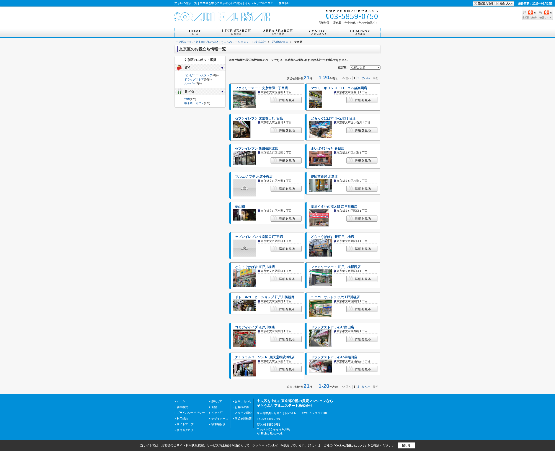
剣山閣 (240, 206)
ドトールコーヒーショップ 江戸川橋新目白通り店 (271, 297)
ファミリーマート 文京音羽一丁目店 (261, 88)
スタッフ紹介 (243, 412)
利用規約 (182, 418)
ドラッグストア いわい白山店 (332, 327)
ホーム (181, 401)
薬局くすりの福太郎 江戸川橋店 (334, 206)
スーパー (190, 83)
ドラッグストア (194, 79)
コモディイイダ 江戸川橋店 (255, 327)
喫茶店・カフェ (194, 103)
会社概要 (182, 407)
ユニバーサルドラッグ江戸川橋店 (335, 297)
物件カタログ (185, 430)
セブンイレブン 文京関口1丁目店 (259, 237)
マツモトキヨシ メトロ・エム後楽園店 (339, 88)
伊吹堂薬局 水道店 (324, 176)
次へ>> (366, 78)
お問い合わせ (243, 401)
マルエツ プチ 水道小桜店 (254, 176)
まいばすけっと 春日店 (327, 148)
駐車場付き (218, 424)
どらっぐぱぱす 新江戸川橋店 (332, 237)
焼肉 (187, 99)
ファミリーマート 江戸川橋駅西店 (336, 267)
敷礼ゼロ (217, 401)
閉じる (406, 445)
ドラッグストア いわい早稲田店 (334, 357)
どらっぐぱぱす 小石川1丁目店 (333, 118)
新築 (214, 407)
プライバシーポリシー (191, 412)
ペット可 (217, 412)
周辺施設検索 (243, 418)
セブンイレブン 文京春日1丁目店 (259, 118)
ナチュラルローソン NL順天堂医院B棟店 (265, 357)
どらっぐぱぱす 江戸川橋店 (255, 267)
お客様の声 (242, 407)
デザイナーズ (219, 418)
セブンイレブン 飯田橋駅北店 (256, 148)
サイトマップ (185, 424)
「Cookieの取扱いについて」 (350, 445)
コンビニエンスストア (198, 75)
